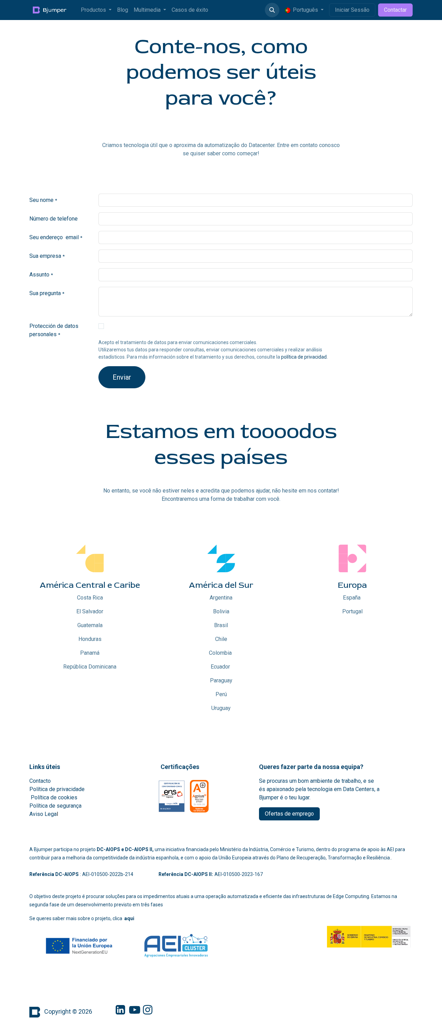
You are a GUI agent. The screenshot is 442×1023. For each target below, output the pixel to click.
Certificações (180, 766)
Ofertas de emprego (289, 813)
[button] (272, 10)
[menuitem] (96, 10)
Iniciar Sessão (352, 10)
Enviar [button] (122, 377)
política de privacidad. (304, 357)
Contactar (395, 10)
